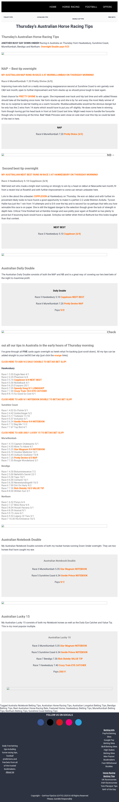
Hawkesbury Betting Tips (78, 708)
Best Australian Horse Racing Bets (30, 708)
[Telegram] (78, 722)
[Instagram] (69, 722)
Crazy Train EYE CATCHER (72, 665)
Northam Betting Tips (16, 711)
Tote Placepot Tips (109, 786)
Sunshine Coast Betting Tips (42, 711)
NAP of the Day (109, 789)
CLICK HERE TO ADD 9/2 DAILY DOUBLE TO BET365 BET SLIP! (33, 361)
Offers (107, 6)
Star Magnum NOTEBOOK (73, 569)
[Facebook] (40, 722)
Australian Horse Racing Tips (57, 705)
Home (52, 6)
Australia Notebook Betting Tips (24, 705)
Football (91, 6)
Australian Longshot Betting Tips (89, 705)
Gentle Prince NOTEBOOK (74, 575)
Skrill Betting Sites (109, 746)
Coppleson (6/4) (72, 233)
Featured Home (57, 708)
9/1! (62, 582)
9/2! (62, 310)
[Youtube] (59, 722)
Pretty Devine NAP (73, 303)
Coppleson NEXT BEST (72, 297)
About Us (10, 772)
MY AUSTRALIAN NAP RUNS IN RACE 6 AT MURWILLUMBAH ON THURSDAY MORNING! (47, 75)
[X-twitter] (50, 722)
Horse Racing (71, 6)
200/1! (62, 671)
